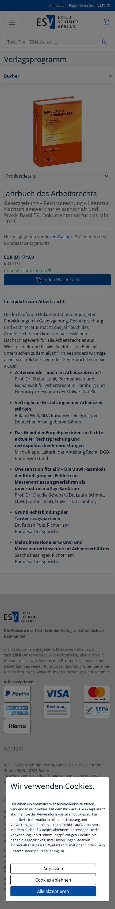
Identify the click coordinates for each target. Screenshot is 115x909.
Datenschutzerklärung (42, 851)
